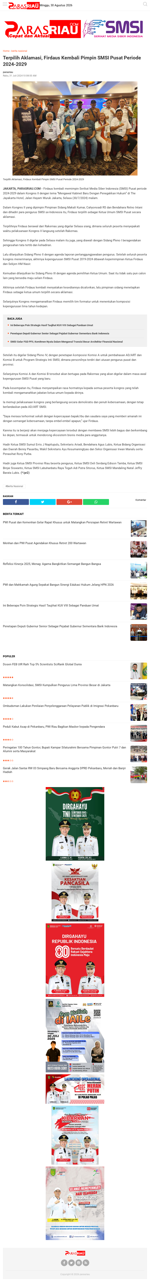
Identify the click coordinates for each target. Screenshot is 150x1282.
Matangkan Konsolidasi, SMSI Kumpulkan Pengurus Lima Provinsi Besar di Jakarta (56, 685)
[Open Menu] (5, 4)
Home (6, 51)
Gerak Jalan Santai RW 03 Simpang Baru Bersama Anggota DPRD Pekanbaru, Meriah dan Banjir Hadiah (64, 770)
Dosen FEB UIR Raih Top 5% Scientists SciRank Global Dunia (42, 664)
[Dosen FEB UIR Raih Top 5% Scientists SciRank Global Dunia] (138, 671)
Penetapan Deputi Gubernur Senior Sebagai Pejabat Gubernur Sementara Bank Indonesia (59, 333)
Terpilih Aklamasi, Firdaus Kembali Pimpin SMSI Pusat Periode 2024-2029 (72, 61)
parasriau (85, 1274)
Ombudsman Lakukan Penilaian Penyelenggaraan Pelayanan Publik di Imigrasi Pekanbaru (60, 706)
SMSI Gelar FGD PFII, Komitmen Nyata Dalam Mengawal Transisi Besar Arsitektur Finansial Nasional (66, 341)
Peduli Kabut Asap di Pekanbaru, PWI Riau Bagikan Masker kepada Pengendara (54, 726)
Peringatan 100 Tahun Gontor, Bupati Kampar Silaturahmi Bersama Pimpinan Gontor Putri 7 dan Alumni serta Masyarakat (64, 749)
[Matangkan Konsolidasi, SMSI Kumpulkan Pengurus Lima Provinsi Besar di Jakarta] (138, 692)
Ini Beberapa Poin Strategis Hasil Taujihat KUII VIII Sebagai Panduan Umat (51, 325)
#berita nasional (14, 486)
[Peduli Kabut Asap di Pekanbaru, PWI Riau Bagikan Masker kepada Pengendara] (138, 733)
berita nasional (19, 51)
